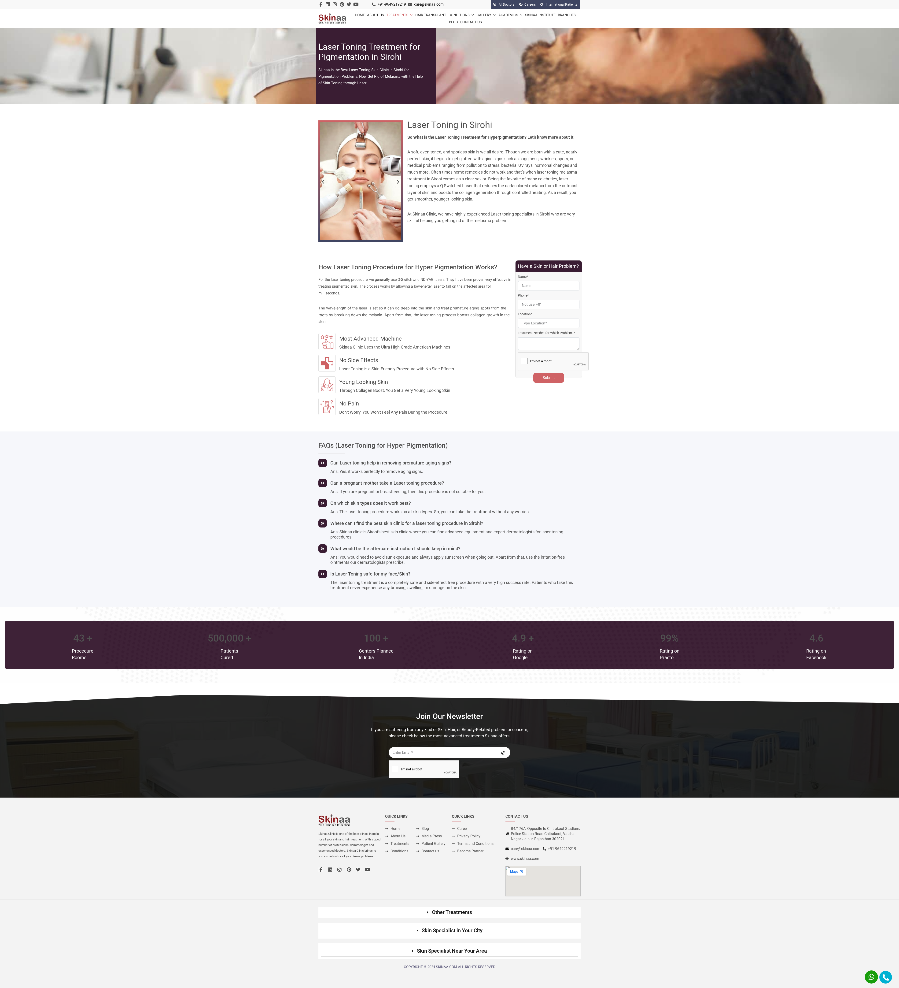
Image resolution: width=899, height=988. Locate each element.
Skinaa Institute (540, 15)
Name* (523, 277)
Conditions (459, 15)
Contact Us (471, 22)
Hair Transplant (430, 15)
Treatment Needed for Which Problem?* (546, 333)
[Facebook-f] (320, 4)
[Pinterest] (341, 4)
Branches (567, 15)
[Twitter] (348, 4)
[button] (323, 182)
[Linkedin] (327, 4)
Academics (508, 15)
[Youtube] (356, 4)
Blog (453, 22)
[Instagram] (334, 4)
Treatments (397, 15)
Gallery (484, 15)
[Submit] (503, 753)
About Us (375, 15)
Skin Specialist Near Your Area (452, 951)
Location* (525, 314)
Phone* (523, 295)
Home (360, 15)
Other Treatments (452, 912)
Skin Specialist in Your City (452, 930)
